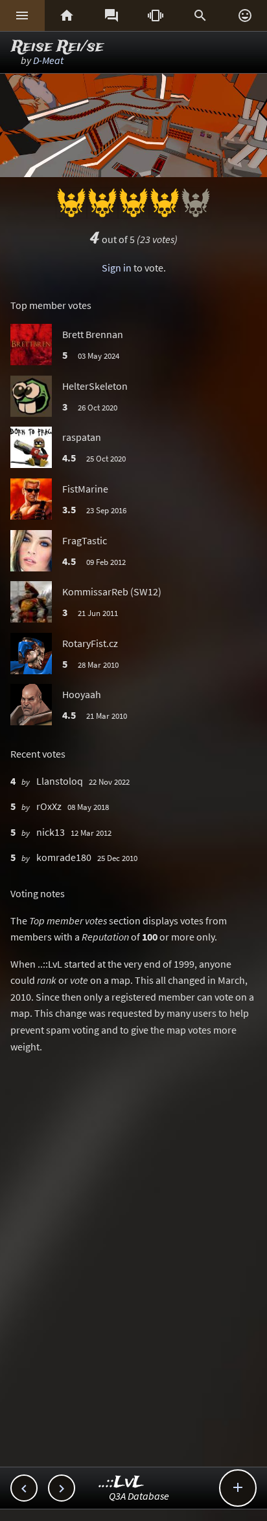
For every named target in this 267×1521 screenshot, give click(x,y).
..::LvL (121, 1482)
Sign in (117, 267)
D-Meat (48, 60)
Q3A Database (139, 1495)
